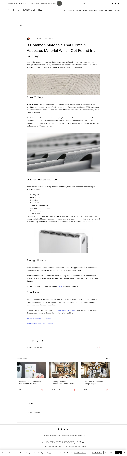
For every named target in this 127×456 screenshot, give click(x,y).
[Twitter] (115, 4)
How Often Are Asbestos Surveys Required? (93, 383)
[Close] (124, 452)
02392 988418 (35, 3)
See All (108, 358)
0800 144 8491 (51, 3)
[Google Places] (59, 429)
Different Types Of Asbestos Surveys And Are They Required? (30, 383)
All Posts (19, 25)
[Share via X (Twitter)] (33, 341)
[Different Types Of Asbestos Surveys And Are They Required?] (31, 370)
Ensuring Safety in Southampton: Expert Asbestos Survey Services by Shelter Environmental (63, 383)
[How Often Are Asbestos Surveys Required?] (95, 370)
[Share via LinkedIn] (37, 341)
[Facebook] (113, 4)
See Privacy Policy (80, 453)
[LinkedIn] (118, 4)
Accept (118, 453)
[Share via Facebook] (28, 341)
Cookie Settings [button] (97, 453)
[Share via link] (42, 341)
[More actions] (99, 39)
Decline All (108, 453)
